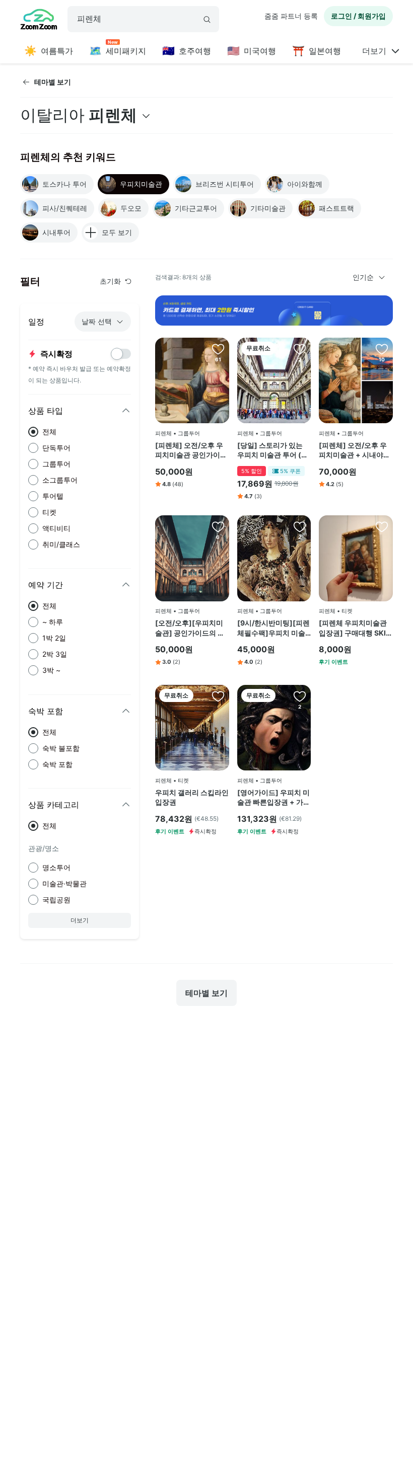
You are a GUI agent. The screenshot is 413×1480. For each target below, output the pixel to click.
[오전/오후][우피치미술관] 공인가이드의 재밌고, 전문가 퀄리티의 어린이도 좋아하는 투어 (192, 628)
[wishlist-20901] (300, 349)
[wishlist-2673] (218, 349)
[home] (38, 20)
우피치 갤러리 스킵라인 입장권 (192, 797)
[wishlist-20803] (382, 526)
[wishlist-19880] (382, 349)
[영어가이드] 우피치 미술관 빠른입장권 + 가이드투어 (273, 797)
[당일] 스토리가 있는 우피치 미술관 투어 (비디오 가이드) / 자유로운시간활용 (274, 450)
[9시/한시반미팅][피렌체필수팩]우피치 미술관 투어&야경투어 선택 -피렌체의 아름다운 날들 (273, 628)
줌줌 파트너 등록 (291, 16)
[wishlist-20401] (218, 526)
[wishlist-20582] (218, 696)
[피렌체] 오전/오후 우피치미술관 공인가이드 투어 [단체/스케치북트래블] (191, 450)
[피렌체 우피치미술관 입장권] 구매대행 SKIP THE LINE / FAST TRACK (354, 628)
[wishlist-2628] (300, 696)
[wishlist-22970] (300, 526)
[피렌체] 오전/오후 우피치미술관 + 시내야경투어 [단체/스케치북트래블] (354, 450)
